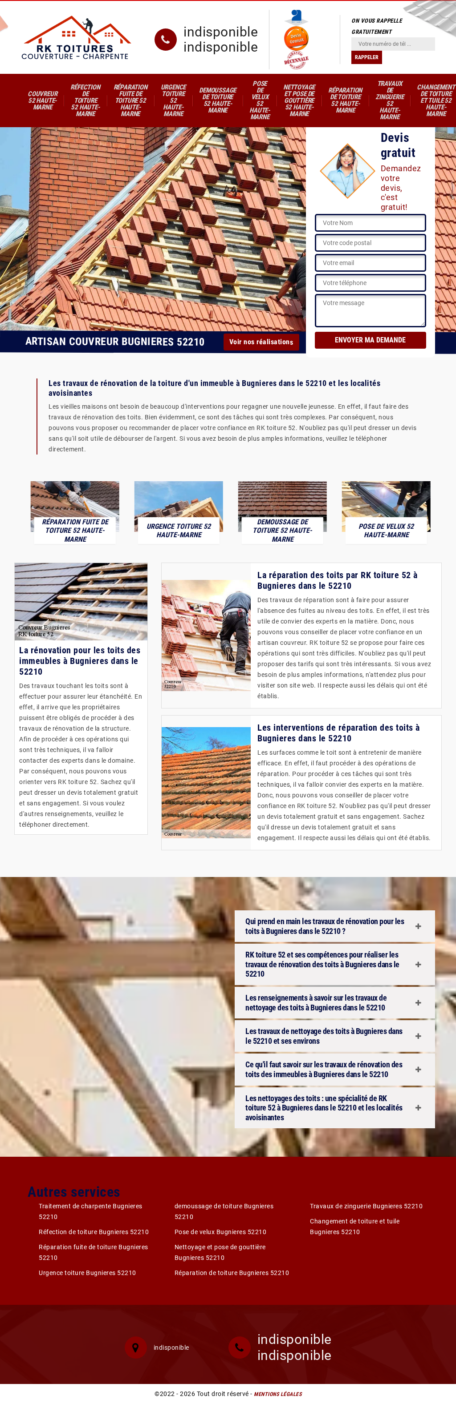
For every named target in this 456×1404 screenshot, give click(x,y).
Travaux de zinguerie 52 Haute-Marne (389, 100)
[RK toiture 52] (76, 37)
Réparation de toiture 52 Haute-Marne (345, 100)
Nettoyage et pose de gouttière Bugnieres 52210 (220, 1252)
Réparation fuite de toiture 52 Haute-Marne (130, 100)
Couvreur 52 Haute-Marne (42, 100)
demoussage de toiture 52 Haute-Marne (217, 100)
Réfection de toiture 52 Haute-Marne (85, 100)
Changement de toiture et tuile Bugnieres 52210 (354, 1226)
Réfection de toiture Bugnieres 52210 (94, 1231)
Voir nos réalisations (261, 342)
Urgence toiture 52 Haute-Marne (173, 100)
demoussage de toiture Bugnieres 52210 (224, 1211)
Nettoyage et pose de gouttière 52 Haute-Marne (299, 100)
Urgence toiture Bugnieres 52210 (87, 1272)
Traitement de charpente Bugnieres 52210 (90, 1211)
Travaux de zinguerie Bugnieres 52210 (366, 1206)
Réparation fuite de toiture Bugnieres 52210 (93, 1252)
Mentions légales (277, 1394)
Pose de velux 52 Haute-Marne (259, 100)
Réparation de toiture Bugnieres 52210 (232, 1272)
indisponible (220, 32)
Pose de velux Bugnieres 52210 (221, 1231)
